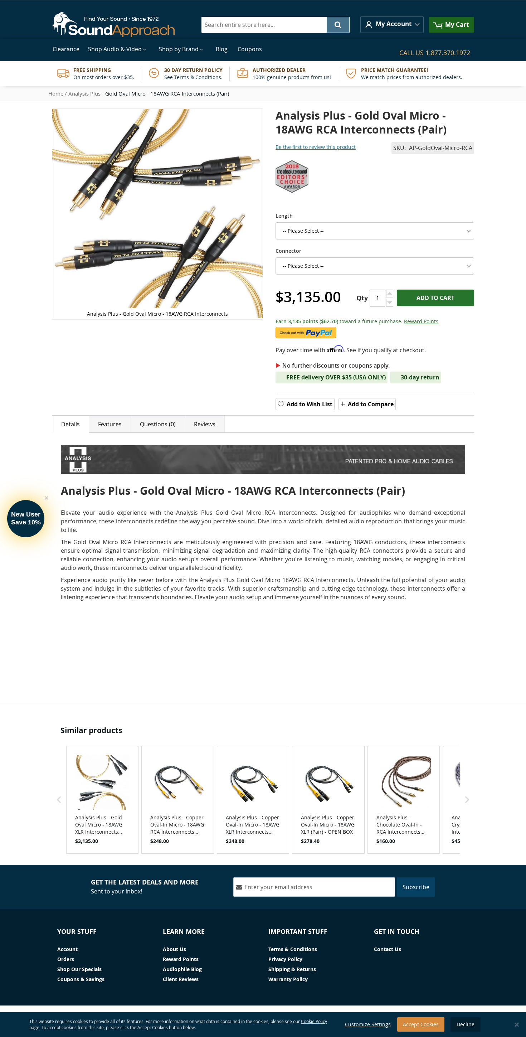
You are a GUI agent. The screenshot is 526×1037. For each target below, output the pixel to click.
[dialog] (263, 1024)
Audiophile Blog (182, 969)
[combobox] (275, 25)
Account (67, 949)
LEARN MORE (184, 931)
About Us (174, 949)
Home (55, 93)
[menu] (263, 49)
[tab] (70, 424)
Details (70, 424)
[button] (392, 24)
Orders (65, 959)
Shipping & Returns (292, 969)
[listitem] (102, 799)
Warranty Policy (288, 979)
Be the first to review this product (316, 147)
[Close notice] (516, 1024)
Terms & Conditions (292, 949)
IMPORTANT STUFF (297, 931)
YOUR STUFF (77, 931)
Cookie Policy (314, 1021)
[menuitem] (66, 49)
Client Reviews (181, 979)
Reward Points (421, 321)
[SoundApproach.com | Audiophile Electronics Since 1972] (118, 24)
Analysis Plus (84, 93)
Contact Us (387, 949)
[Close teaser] (46, 497)
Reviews (204, 424)
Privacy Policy (285, 959)
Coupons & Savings (80, 979)
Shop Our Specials (79, 969)
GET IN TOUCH (396, 931)
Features (110, 424)
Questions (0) (158, 424)
